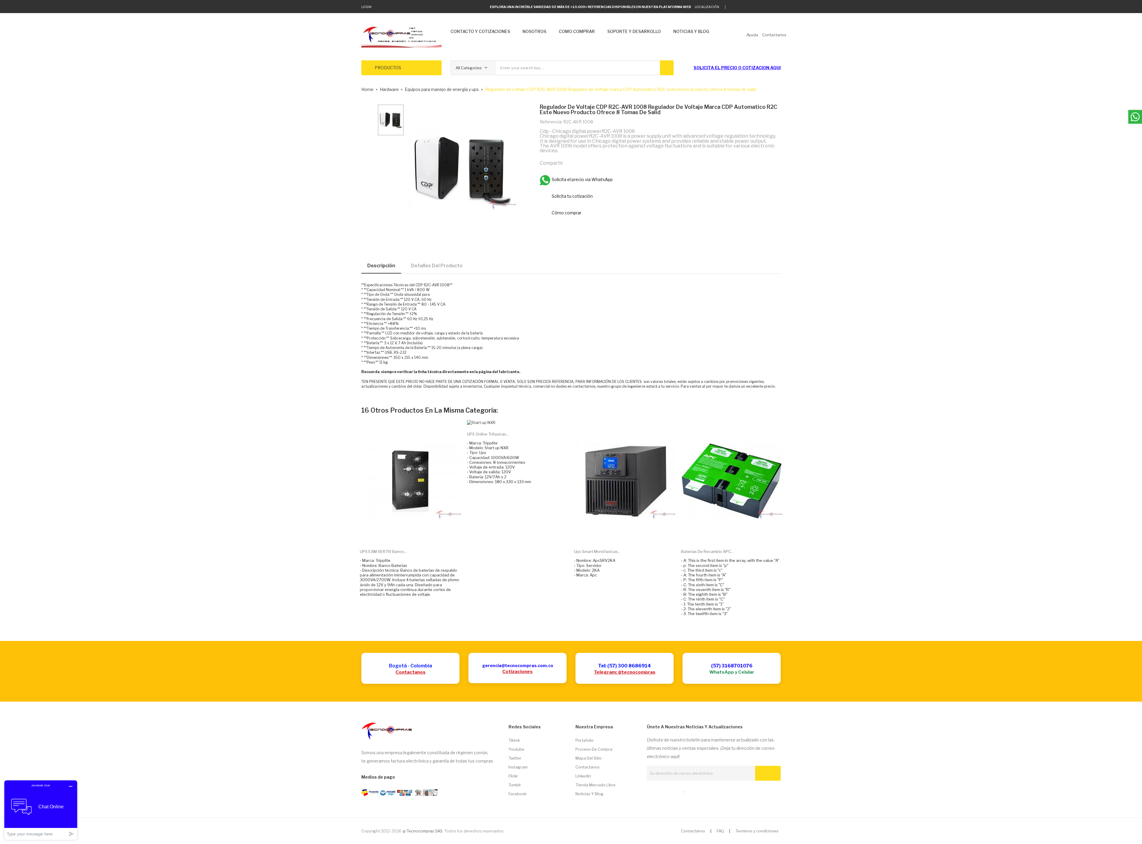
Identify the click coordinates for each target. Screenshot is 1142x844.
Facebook (517, 793)
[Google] (742, 7)
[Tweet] (583, 162)
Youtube (516, 749)
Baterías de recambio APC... (707, 551)
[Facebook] (760, 7)
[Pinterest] (596, 162)
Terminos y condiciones (757, 831)
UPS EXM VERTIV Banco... (383, 551)
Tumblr (515, 784)
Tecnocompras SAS (425, 831)
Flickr (513, 776)
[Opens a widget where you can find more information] (40, 810)
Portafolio (584, 740)
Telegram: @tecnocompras (624, 672)
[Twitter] (733, 7)
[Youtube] (769, 7)
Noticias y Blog (589, 793)
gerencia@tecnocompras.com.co (517, 665)
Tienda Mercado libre (595, 784)
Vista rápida (417, 535)
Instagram (518, 767)
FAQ (720, 831)
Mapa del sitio (588, 758)
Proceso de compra (593, 749)
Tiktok (514, 740)
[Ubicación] (671, 790)
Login (366, 7)
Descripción (381, 265)
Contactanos (411, 672)
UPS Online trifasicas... (488, 434)
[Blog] (660, 790)
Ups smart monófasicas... (597, 551)
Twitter (515, 758)
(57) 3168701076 (731, 666)
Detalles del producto (436, 265)
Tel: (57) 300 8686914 (624, 666)
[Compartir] (570, 162)
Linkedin (583, 776)
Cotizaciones (517, 671)
